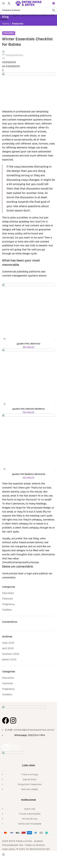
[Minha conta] (9, 3)
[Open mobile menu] (3, 3)
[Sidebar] (3, 854)
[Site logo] (28, 3)
